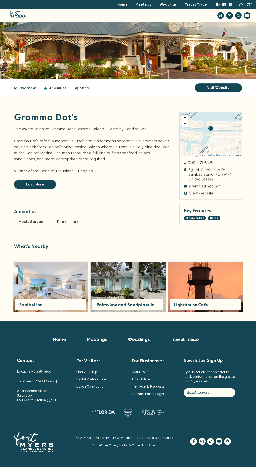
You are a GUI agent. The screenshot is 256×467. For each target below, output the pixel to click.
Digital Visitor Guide (91, 379)
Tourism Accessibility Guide (154, 437)
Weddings (168, 4)
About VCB (140, 372)
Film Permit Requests (148, 386)
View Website (201, 193)
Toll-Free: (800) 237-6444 (37, 381)
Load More (35, 184)
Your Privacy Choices (90, 437)
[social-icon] (220, 15)
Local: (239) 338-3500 (34, 371)
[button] (82, 88)
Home (122, 4)
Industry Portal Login (148, 394)
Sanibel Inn (31, 305)
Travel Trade (196, 4)
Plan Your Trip (86, 372)
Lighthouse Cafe (191, 305)
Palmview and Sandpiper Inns (128, 305)
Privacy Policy (122, 437)
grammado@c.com (205, 186)
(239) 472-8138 (201, 162)
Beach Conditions (89, 386)
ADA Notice (141, 379)
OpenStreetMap (218, 155)
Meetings (144, 4)
